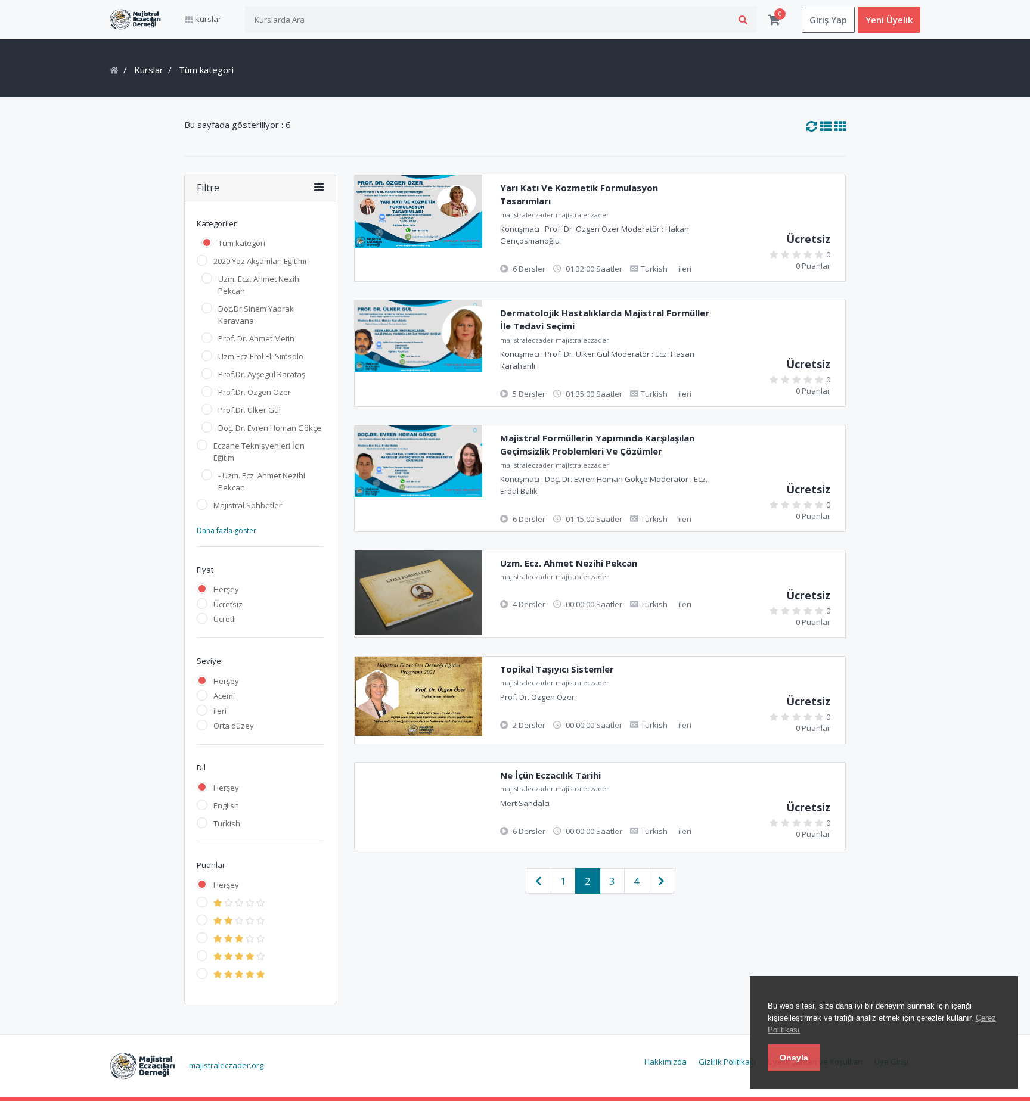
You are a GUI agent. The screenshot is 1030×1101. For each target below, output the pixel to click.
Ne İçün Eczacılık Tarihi (550, 775)
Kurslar (148, 70)
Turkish (226, 823)
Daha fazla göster (226, 530)
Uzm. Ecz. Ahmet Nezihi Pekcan (259, 284)
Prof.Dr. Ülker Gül (249, 410)
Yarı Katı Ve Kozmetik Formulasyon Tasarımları (579, 194)
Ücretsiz (228, 604)
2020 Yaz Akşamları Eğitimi (259, 261)
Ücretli (224, 619)
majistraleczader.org (226, 1065)
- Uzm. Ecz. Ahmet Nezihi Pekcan (261, 481)
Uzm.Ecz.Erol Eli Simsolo (260, 356)
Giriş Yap (828, 20)
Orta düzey (233, 725)
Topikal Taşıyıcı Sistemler (557, 669)
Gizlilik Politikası (727, 1061)
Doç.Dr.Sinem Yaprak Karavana (256, 314)
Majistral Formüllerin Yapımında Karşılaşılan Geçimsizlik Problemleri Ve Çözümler (597, 445)
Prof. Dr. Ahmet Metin (256, 338)
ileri (220, 710)
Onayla (794, 1057)
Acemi (224, 696)
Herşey (226, 589)
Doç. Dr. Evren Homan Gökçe (269, 427)
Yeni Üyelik (889, 20)
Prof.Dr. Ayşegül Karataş (261, 374)
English (226, 805)
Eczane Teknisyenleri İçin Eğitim (259, 451)
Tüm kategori (241, 243)
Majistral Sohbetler (247, 505)
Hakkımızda (665, 1061)
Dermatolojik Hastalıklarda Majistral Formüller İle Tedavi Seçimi (604, 319)
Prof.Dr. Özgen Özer (254, 392)
